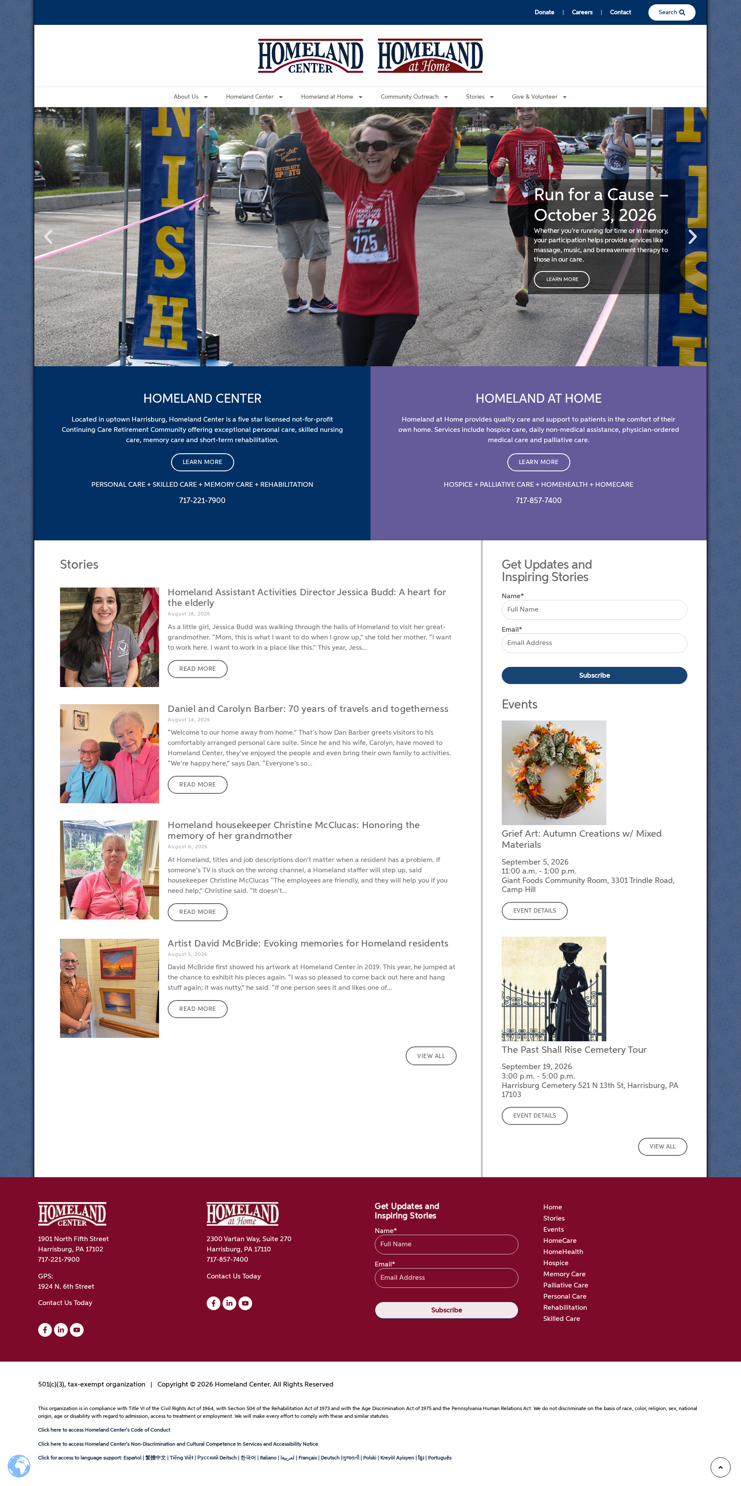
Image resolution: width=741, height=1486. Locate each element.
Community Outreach (410, 97)
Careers (582, 12)
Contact (620, 12)
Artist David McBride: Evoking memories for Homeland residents (308, 944)
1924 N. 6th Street (66, 1287)
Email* (512, 630)
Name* (513, 596)
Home (552, 1207)
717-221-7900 (59, 1260)
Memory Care (564, 1274)
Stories (554, 1218)
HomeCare (560, 1241)
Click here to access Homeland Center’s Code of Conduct (104, 1430)
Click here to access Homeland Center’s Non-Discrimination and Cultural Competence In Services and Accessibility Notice (178, 1444)
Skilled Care (561, 1319)
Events (553, 1230)
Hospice (556, 1263)
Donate (544, 12)
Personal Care (565, 1296)
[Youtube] (77, 1330)
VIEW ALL (663, 1147)
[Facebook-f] (45, 1330)
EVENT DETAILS (534, 911)
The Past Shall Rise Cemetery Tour (574, 1050)
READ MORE (197, 669)
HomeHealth (563, 1252)
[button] (48, 237)
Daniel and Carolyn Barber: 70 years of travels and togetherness (308, 709)
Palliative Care (565, 1285)
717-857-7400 (227, 1260)
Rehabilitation (565, 1308)
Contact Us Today (65, 1303)
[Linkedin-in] (61, 1330)
